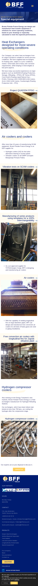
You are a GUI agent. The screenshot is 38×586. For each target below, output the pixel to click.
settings (16, 579)
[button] (32, 6)
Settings (6, 583)
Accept (14, 583)
